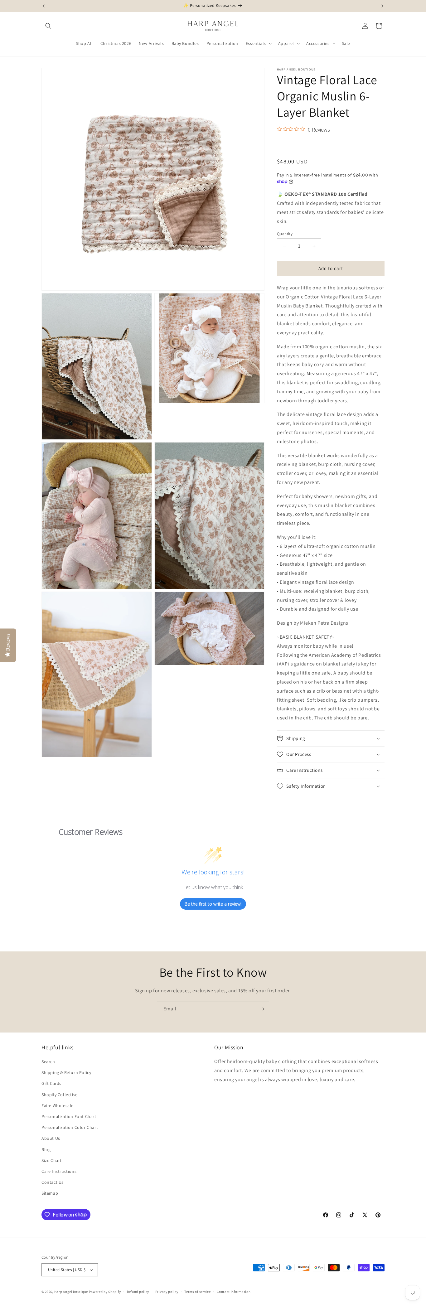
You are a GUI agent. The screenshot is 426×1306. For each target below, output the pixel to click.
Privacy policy (166, 1291)
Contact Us (52, 1182)
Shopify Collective (59, 1094)
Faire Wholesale (57, 1105)
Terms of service (197, 1291)
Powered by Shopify (105, 1291)
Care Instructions (58, 1171)
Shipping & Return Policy (66, 1072)
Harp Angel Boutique (71, 1291)
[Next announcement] (382, 6)
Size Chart (51, 1160)
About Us (50, 1138)
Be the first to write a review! (213, 904)
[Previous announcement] (44, 6)
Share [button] (289, 145)
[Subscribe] (262, 1009)
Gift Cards (51, 1083)
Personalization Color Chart (69, 1127)
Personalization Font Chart (68, 1116)
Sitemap (49, 1193)
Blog (46, 1149)
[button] (48, 26)
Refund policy (138, 1291)
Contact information (233, 1291)
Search (48, 1061)
